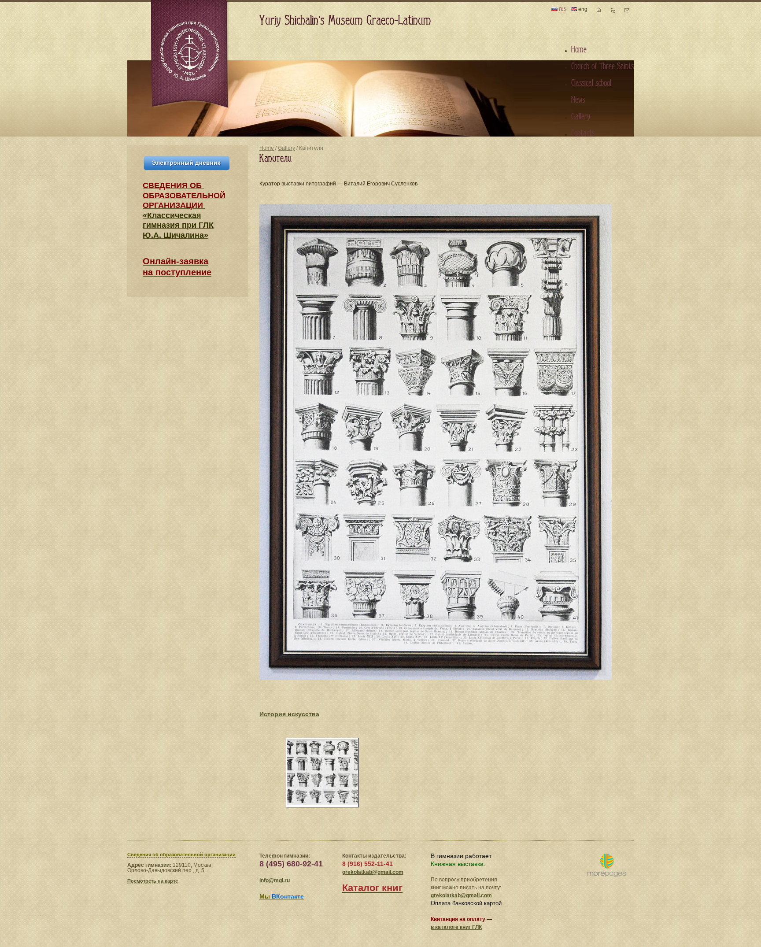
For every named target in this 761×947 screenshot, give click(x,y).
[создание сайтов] (606, 866)
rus (561, 9)
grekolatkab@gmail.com (372, 872)
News (578, 100)
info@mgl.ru (274, 880)
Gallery (286, 148)
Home (266, 148)
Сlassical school (591, 83)
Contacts (583, 133)
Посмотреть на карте (152, 881)
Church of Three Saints (602, 66)
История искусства (289, 714)
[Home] (190, 54)
